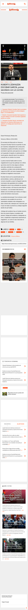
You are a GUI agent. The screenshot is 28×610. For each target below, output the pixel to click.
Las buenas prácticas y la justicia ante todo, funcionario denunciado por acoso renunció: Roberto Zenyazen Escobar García (14, 275)
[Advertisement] (14, 27)
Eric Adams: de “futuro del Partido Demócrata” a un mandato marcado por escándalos (13, 55)
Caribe (5, 387)
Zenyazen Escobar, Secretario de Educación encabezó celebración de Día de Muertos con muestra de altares (14, 261)
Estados (6, 82)
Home (2, 82)
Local (11, 82)
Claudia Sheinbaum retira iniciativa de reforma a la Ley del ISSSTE (14, 524)
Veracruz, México (15, 236)
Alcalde (4, 51)
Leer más (9, 535)
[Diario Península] (11, 4)
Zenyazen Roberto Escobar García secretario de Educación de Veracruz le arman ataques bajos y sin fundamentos (13, 111)
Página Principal (5, 602)
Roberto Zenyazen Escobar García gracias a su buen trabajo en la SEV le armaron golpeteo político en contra (13, 116)
